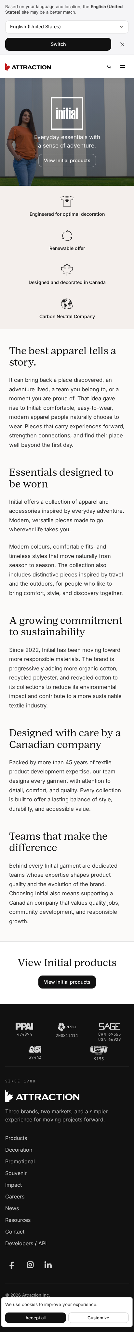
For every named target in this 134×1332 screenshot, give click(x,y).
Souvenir (16, 1173)
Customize (98, 1317)
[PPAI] (24, 1026)
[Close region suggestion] (122, 44)
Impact (13, 1185)
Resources (18, 1220)
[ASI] (35, 1049)
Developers (19, 1243)
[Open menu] (122, 66)
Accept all (35, 1317)
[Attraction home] (28, 67)
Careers (14, 1196)
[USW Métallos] (99, 1050)
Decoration (18, 1149)
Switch (58, 44)
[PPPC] (67, 1027)
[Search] (109, 66)
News (12, 1208)
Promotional (20, 1161)
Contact (14, 1231)
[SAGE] (109, 1026)
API (42, 1243)
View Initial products (67, 160)
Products (16, 1138)
